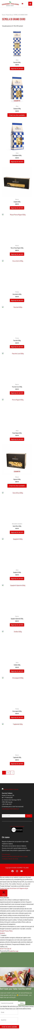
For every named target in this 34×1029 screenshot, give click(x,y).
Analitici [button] (2, 933)
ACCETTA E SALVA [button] (5, 949)
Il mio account (6, 854)
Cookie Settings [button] (5, 888)
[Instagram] (17, 871)
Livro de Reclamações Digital (17, 826)
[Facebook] (12, 871)
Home (3, 15)
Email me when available (17, 115)
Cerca (28, 816)
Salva (21, 1003)
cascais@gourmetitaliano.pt (10, 809)
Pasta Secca (9, 15)
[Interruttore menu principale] (30, 4)
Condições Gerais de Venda (10, 859)
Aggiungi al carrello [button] (17, 68)
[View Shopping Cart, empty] (22, 3)
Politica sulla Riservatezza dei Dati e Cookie (15, 856)
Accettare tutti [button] (14, 888)
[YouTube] (21, 871)
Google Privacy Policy (6, 931)
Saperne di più (24, 888)
